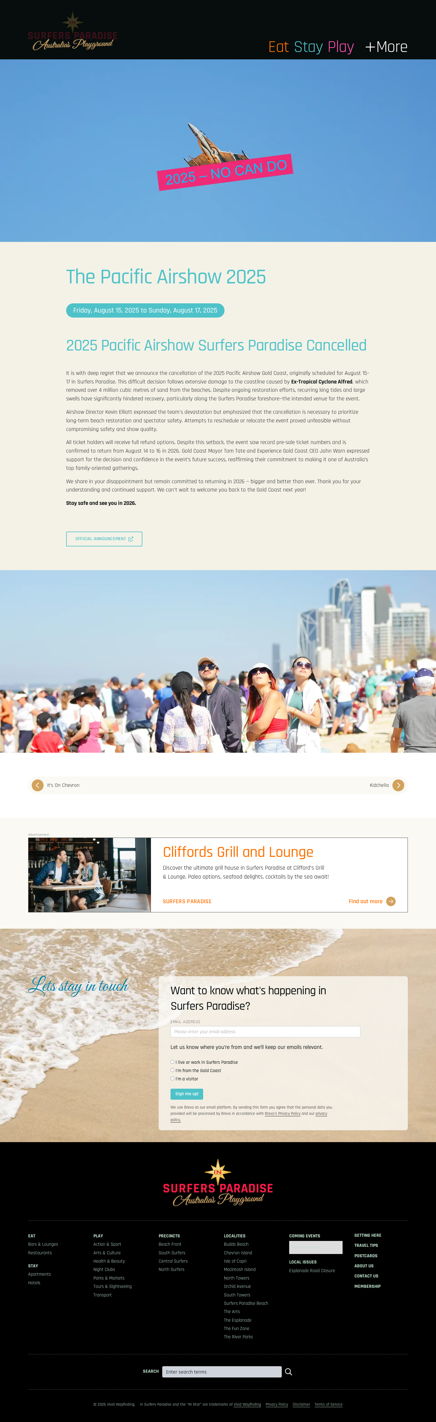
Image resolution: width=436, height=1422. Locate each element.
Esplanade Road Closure (312, 1271)
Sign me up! (186, 1094)
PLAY (98, 1236)
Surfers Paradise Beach (246, 1304)
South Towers (237, 1295)
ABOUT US (364, 1266)
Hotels (34, 1283)
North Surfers (171, 1270)
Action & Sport (107, 1244)
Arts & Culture (107, 1253)
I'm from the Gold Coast (198, 1071)
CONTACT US (366, 1276)
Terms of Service (329, 1404)
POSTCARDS (366, 1256)
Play (340, 47)
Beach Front (170, 1244)
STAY (33, 1266)
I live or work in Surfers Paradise (207, 1062)
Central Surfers (173, 1261)
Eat (278, 47)
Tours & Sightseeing (112, 1287)
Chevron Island (238, 1253)
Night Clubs (104, 1270)
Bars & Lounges (43, 1244)
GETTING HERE (367, 1236)
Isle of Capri (235, 1261)
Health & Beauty (109, 1261)
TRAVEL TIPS (366, 1246)
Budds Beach (236, 1244)
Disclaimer (301, 1404)
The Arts (232, 1312)
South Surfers (172, 1253)
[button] (387, 47)
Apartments (39, 1274)
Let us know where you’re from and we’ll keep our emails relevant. (247, 1047)
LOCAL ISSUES (303, 1262)
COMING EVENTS (304, 1236)
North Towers (236, 1278)
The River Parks (238, 1337)
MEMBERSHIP (367, 1287)
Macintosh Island (240, 1270)
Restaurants (40, 1253)
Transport (102, 1295)
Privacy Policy (277, 1404)
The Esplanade (238, 1320)
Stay (308, 47)
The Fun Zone (236, 1329)
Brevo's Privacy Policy (282, 1113)
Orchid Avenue (237, 1287)
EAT (31, 1236)
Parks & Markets (109, 1278)
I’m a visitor (187, 1079)
